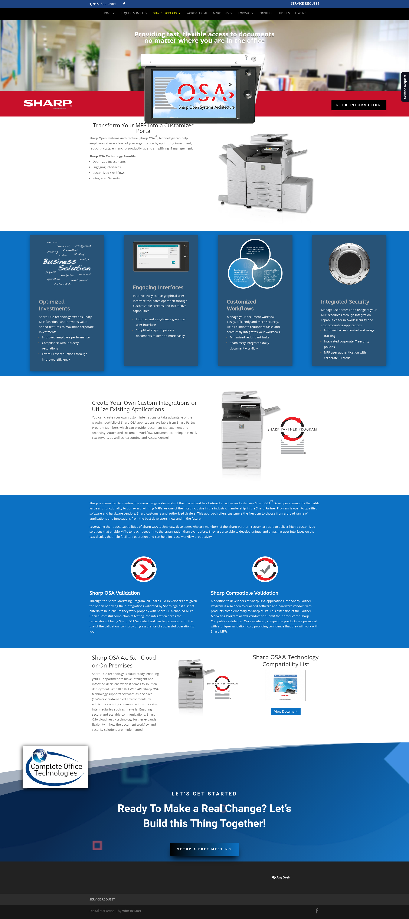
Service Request (305, 4)
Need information (359, 105)
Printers (265, 13)
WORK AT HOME (197, 13)
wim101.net (131, 911)
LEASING (300, 13)
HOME (107, 13)
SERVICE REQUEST (102, 899)
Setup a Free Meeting (204, 849)
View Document (285, 711)
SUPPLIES (284, 13)
